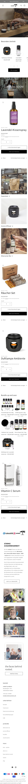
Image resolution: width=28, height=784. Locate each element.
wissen (4, 757)
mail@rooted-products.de (9, 695)
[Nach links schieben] (10, 66)
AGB (4, 718)
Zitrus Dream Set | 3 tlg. (20, 432)
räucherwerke (6, 737)
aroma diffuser (6, 731)
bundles (5, 734)
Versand (6, 136)
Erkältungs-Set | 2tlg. (20, 412)
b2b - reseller (6, 747)
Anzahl (2, 139)
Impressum (5, 708)
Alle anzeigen (14, 70)
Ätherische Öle (6, 256)
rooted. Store (14, 22)
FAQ (4, 761)
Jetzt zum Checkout (14, 151)
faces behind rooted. (8, 754)
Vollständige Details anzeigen (18, 158)
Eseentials (4, 196)
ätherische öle (6, 727)
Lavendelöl (18, 57)
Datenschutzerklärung (8, 711)
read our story (14, 673)
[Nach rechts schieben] (17, 66)
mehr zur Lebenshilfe (11, 581)
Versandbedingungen (8, 714)
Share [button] (4, 158)
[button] (3, 5)
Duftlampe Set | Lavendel (7, 452)
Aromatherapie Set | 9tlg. (7, 412)
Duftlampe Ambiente (7, 57)
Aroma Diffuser (6, 226)
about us (5, 751)
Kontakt (5, 704)
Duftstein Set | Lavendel (7, 432)
